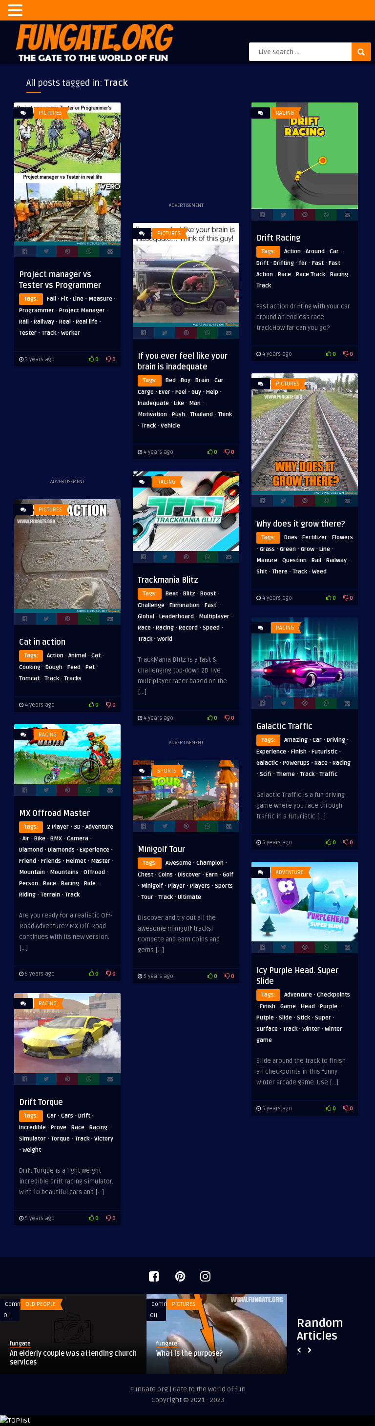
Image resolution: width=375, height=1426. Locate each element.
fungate (20, 1344)
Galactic (267, 763)
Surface (267, 1029)
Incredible (32, 1127)
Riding (27, 894)
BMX (56, 838)
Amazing (296, 740)
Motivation (152, 414)
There (280, 571)
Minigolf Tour (161, 850)
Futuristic (324, 751)
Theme (285, 774)
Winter (311, 1029)
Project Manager (82, 310)
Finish (299, 751)
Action (292, 251)
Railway (44, 322)
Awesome (178, 863)
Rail (24, 322)
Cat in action (42, 642)
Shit (261, 571)
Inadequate (153, 403)
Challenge (151, 605)
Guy (196, 392)
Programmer (36, 310)
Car (334, 251)
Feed (74, 667)
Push (178, 414)
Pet (90, 667)
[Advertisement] (186, 151)
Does (290, 537)
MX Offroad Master (54, 813)
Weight (31, 1150)
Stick (303, 1017)
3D (77, 827)
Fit (64, 299)
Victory (103, 1138)
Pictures (50, 113)
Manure (266, 560)
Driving (336, 740)
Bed (171, 380)
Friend (27, 861)
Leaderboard (176, 616)
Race (284, 274)
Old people (40, 1304)
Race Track (310, 274)
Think (225, 414)
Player (176, 886)
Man (195, 403)
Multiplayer (214, 616)
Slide (285, 1017)
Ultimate (189, 897)
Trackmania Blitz (168, 580)
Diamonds (61, 850)
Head (308, 1006)
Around (315, 251)
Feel (181, 392)
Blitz (189, 593)
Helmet (76, 861)
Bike (39, 838)
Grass (267, 549)
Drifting (283, 263)
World (164, 639)
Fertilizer (314, 537)
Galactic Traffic (284, 727)
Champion (210, 863)
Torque (60, 1138)
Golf (228, 874)
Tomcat (29, 678)
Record (188, 628)
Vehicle (170, 425)
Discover (189, 874)
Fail (51, 299)
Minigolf (152, 886)
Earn (212, 874)
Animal (77, 655)
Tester (28, 333)
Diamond (31, 850)
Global (146, 616)
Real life (87, 322)
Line (78, 299)
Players (200, 886)
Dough (53, 667)
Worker (70, 333)
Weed (319, 571)
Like (179, 403)
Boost (208, 593)
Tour (147, 897)
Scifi (265, 774)
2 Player (58, 827)
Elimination (184, 605)
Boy (185, 380)
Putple (265, 1017)
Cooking (30, 667)
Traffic (328, 774)
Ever (164, 392)
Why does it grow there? (300, 524)
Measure (100, 299)
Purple (328, 1006)
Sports (166, 771)
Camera (77, 838)
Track (49, 333)
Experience (271, 751)
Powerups (296, 763)
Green (288, 549)
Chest (145, 874)
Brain (202, 380)
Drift (262, 263)
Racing (285, 113)
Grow (307, 549)
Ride (90, 883)
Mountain (32, 872)
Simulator (32, 1138)
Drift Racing (278, 238)
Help (212, 392)
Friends (51, 861)
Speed (211, 628)
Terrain (50, 894)
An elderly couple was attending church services (73, 1357)
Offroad (94, 872)
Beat (172, 593)
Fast (318, 263)
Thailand (201, 414)
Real (65, 322)
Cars (67, 1116)
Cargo (146, 392)
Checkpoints (333, 994)
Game (288, 1006)
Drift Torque (41, 1102)
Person (28, 883)
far (303, 263)
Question (294, 560)
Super (323, 1017)
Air (25, 838)
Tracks (73, 678)
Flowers (342, 537)
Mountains (64, 872)
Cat (96, 655)
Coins (165, 874)
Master (100, 861)
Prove (58, 1127)
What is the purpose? (189, 1353)
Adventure (99, 827)
